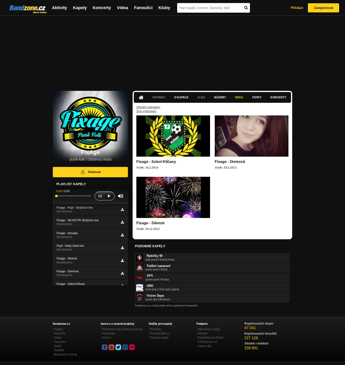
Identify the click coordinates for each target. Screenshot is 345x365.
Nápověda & (209, 329)
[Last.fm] (132, 347)
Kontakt (202, 333)
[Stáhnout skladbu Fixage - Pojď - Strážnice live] (122, 209)
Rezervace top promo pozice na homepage (122, 331)
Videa (122, 7)
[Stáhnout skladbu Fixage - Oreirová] (122, 273)
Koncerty (102, 7)
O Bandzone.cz (207, 341)
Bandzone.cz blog (65, 354)
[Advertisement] (172, 51)
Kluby (164, 7)
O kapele (181, 97)
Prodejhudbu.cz (160, 333)
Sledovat (94, 172)
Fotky (257, 97)
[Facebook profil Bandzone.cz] (104, 347)
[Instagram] (125, 347)
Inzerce (106, 337)
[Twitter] (118, 347)
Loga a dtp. (205, 346)
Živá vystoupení (146, 111)
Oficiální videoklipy (148, 107)
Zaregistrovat (323, 8)
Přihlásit (297, 8)
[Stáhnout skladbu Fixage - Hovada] (122, 235)
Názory (220, 97)
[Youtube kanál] (111, 347)
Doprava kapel (159, 337)
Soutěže (59, 350)
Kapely (80, 7)
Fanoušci (143, 7)
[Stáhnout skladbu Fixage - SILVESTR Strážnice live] (122, 222)
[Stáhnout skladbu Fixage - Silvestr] (122, 260)
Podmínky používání (210, 337)
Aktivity (59, 7)
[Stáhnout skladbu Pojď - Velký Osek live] (122, 247)
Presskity (155, 329)
